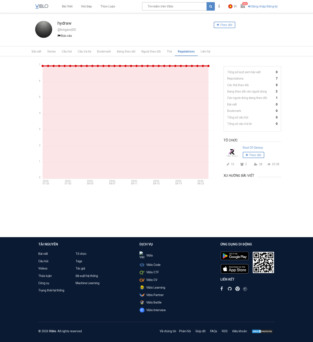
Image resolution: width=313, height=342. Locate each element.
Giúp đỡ (200, 331)
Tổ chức (81, 253)
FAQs (213, 331)
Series (51, 51)
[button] (232, 6)
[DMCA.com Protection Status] (262, 331)
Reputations (186, 51)
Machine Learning (87, 283)
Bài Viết (67, 6)
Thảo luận (45, 276)
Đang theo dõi (126, 51)
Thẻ (169, 51)
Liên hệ (205, 51)
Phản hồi (185, 331)
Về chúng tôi (168, 331)
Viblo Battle (154, 302)
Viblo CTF (152, 272)
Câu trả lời (84, 51)
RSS (225, 331)
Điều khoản (239, 331)
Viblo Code (153, 264)
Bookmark (104, 51)
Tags (79, 261)
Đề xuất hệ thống (87, 276)
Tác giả (80, 268)
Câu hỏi (67, 51)
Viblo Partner (155, 295)
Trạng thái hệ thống (51, 290)
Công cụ (43, 283)
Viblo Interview (156, 310)
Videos (42, 268)
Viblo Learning (155, 287)
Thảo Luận (107, 6)
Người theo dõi (151, 51)
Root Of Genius (253, 147)
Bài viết (36, 51)
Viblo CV (151, 280)
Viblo (149, 255)
